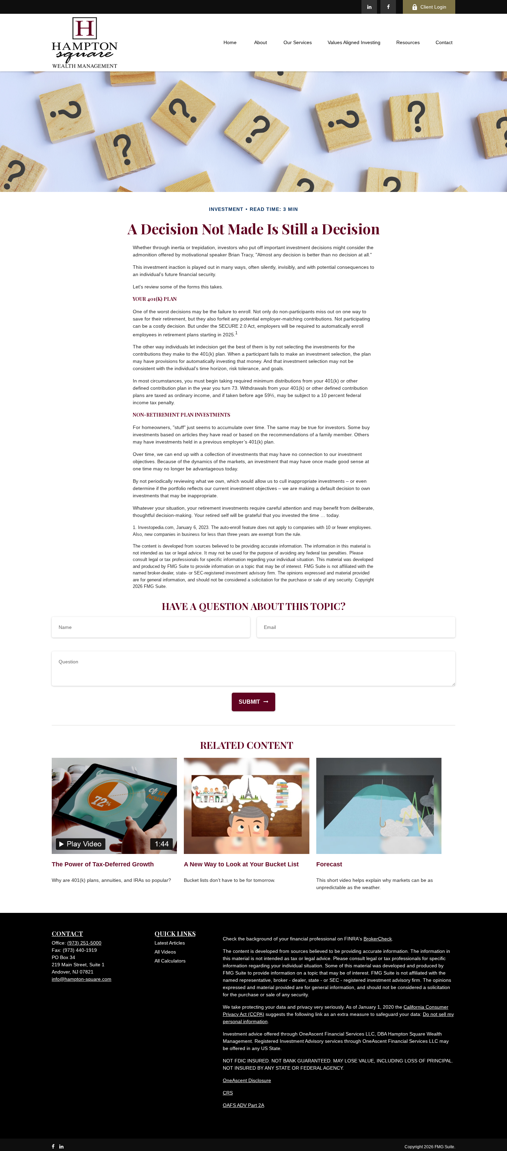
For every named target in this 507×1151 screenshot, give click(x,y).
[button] (230, 42)
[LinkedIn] (369, 7)
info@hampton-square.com (81, 979)
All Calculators (170, 961)
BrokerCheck (378, 938)
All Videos (165, 952)
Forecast (329, 864)
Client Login (433, 7)
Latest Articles (170, 943)
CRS (228, 1093)
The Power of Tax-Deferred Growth (103, 864)
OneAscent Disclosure (247, 1080)
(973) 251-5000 (84, 943)
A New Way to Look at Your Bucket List (241, 864)
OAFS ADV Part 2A (243, 1105)
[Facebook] (388, 7)
